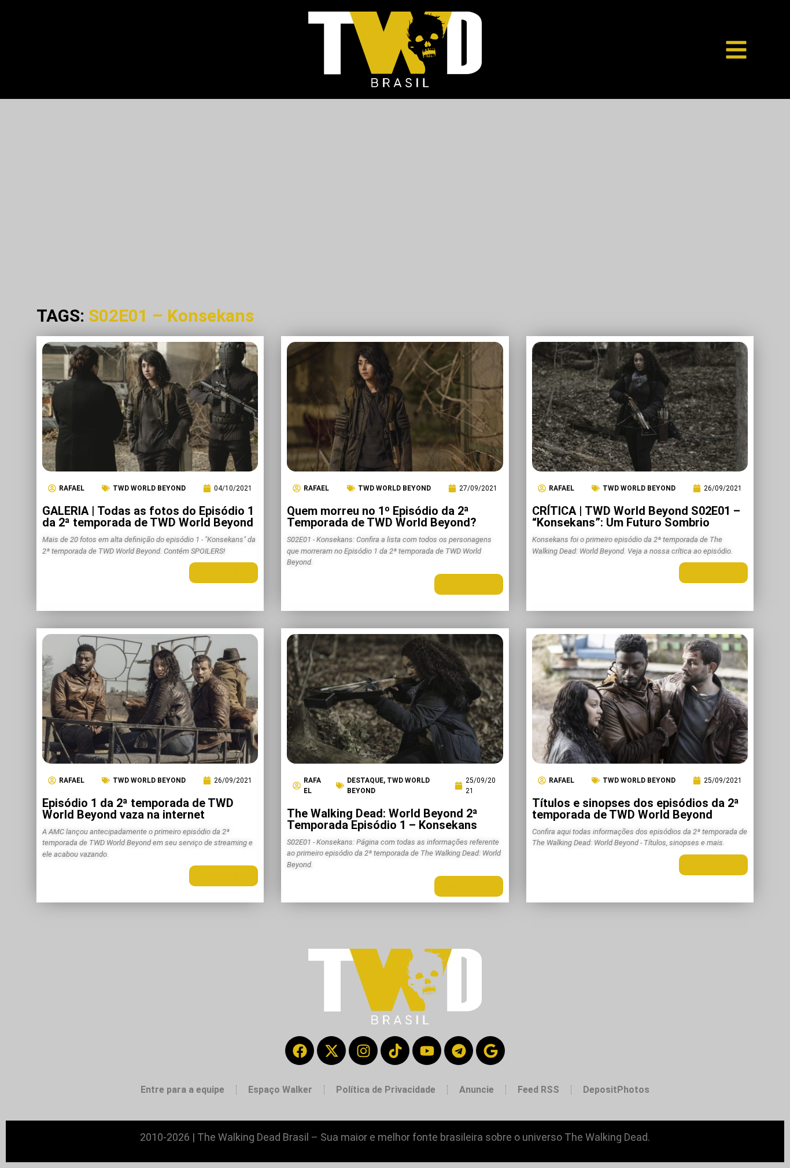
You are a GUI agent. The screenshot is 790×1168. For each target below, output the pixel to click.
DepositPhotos (616, 1089)
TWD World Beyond (149, 488)
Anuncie (476, 1089)
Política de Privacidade (385, 1089)
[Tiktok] (395, 1050)
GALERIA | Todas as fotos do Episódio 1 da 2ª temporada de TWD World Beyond (148, 516)
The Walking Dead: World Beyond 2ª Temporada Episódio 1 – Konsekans (382, 819)
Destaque (365, 780)
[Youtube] (426, 1050)
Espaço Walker (280, 1089)
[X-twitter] (331, 1050)
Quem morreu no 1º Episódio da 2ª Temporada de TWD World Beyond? (382, 516)
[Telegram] (458, 1050)
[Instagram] (363, 1050)
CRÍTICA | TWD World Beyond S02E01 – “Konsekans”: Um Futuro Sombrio (636, 516)
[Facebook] (299, 1050)
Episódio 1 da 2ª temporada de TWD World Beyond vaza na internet (138, 808)
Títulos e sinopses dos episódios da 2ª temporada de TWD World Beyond (635, 808)
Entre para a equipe (182, 1089)
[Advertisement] (395, 186)
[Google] (490, 1050)
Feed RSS (538, 1089)
